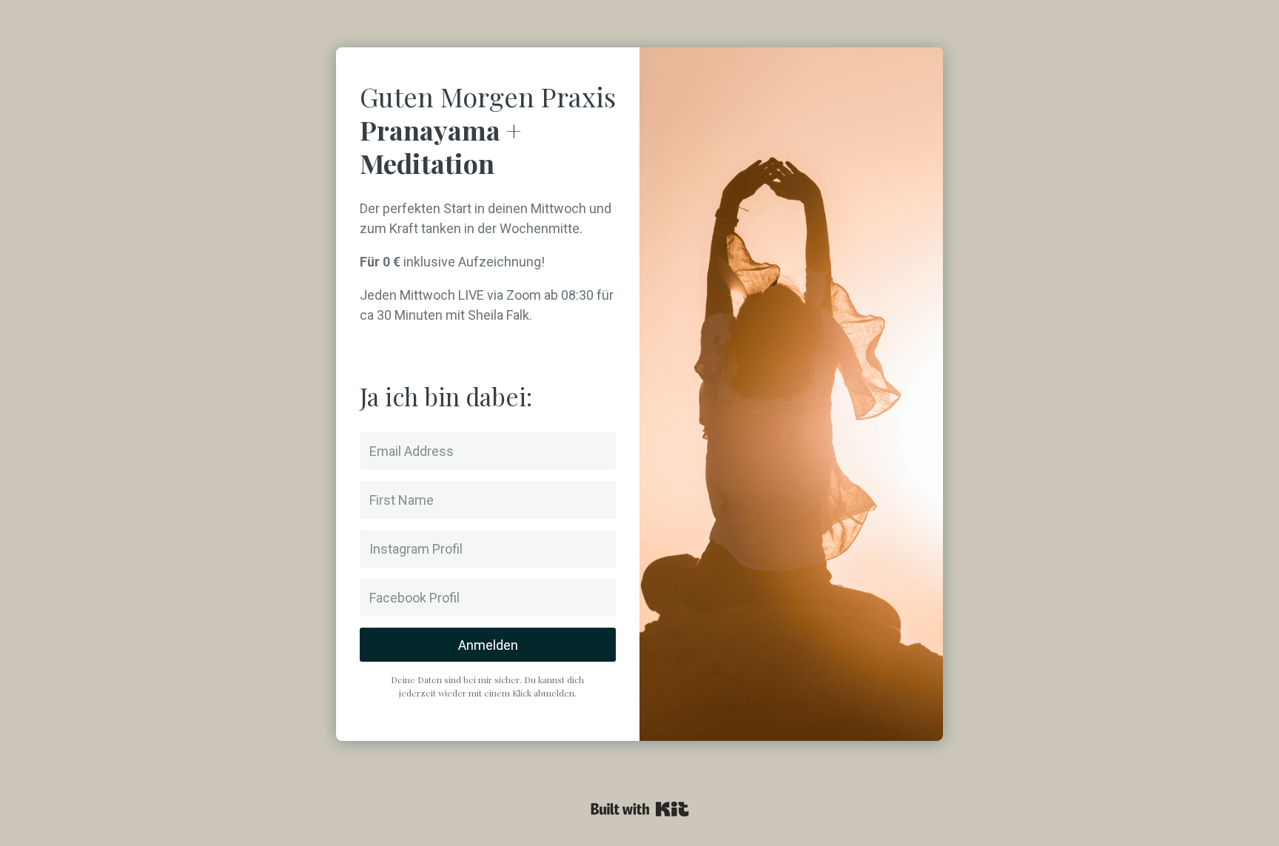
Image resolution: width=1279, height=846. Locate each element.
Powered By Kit (640, 809)
